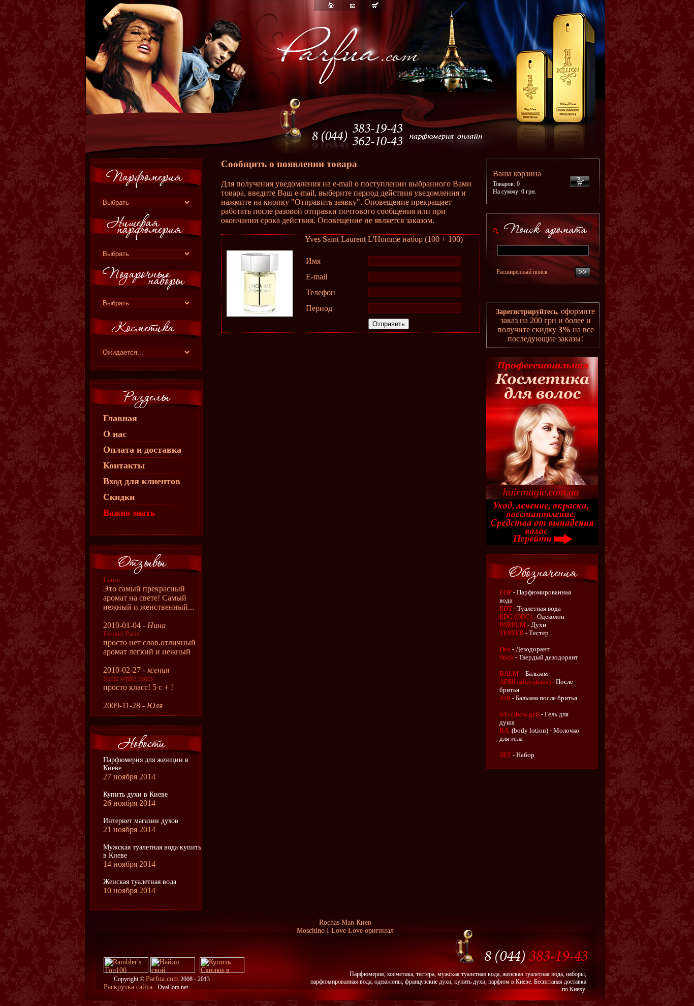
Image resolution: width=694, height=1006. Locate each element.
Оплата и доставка (142, 450)
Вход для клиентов (141, 481)
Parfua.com (162, 979)
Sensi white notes (128, 678)
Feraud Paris (121, 634)
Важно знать (129, 513)
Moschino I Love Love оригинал (345, 930)
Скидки (119, 497)
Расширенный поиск (522, 271)
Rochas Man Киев (345, 922)
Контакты (124, 465)
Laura (111, 580)
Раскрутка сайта (128, 987)
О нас (115, 434)
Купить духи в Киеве (135, 794)
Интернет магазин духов (140, 821)
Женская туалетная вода (139, 882)
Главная (120, 418)
